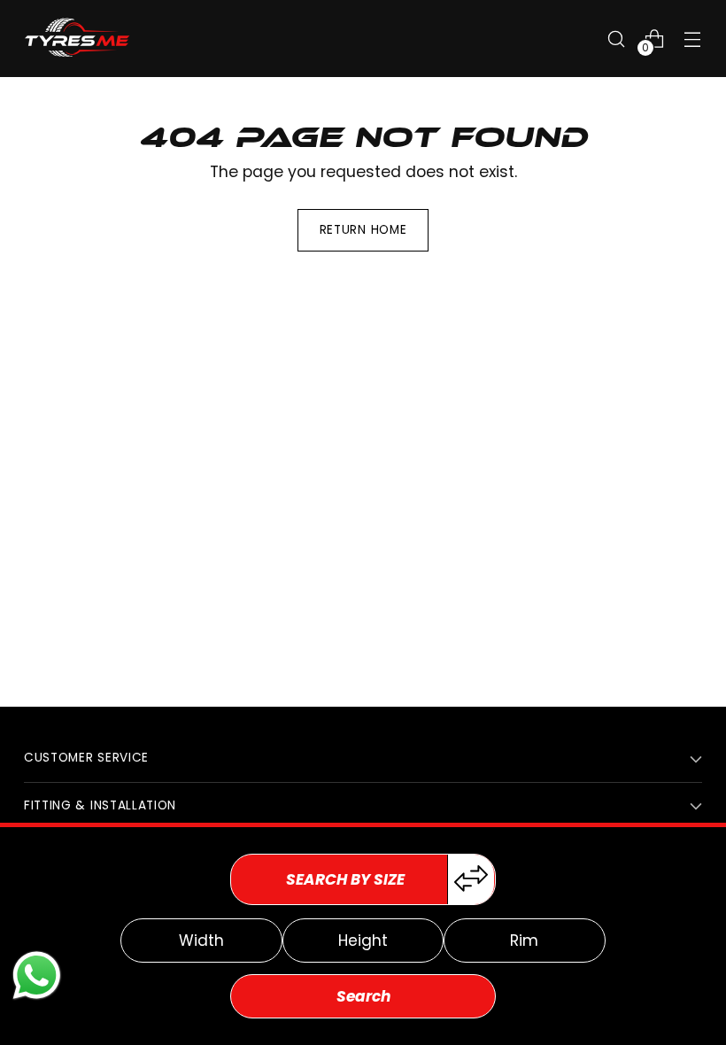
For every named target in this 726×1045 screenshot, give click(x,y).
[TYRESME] (77, 38)
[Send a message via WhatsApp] (37, 975)
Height (363, 940)
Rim (524, 940)
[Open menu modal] (693, 38)
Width (201, 940)
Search (363, 996)
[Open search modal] (617, 38)
